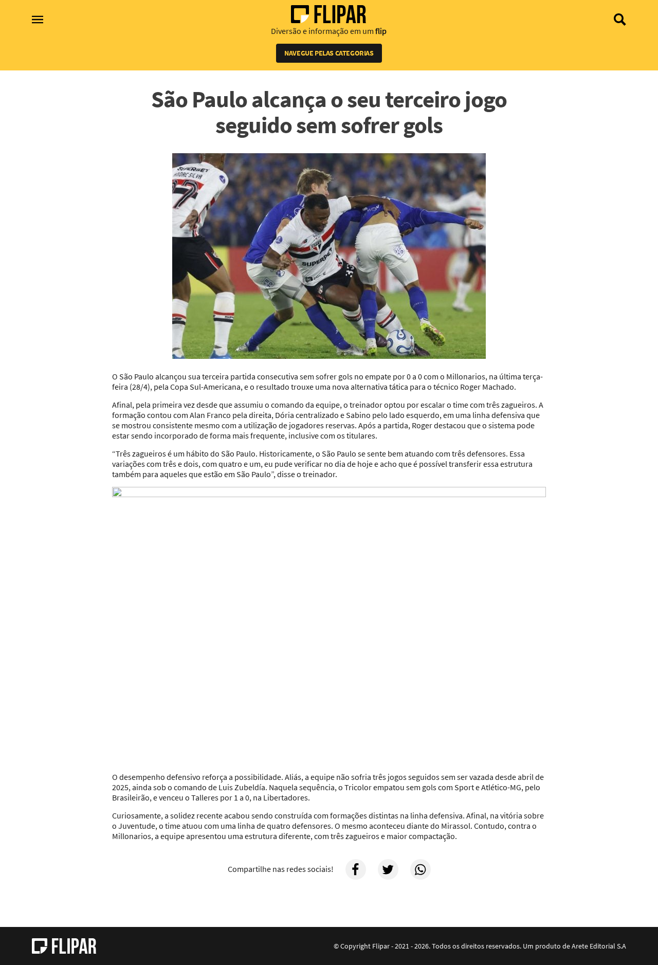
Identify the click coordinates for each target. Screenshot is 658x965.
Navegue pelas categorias (328, 53)
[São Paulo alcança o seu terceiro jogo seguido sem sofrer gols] (329, 257)
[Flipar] (64, 946)
